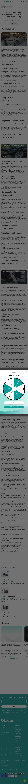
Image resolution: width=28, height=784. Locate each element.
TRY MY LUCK (14, 407)
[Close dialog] (26, 372)
